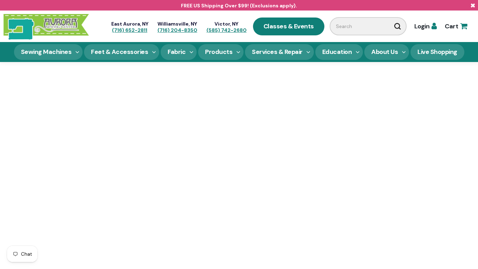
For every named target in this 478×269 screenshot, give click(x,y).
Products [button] (218, 52)
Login (425, 26)
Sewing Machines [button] (46, 52)
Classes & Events (288, 26)
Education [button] (337, 52)
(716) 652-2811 (129, 30)
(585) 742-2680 (226, 30)
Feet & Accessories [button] (119, 52)
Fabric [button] (176, 52)
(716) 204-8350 (177, 30)
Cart (456, 26)
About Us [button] (384, 52)
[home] (46, 26)
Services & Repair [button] (277, 52)
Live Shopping (437, 52)
